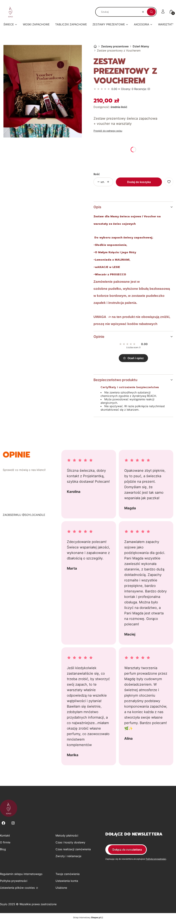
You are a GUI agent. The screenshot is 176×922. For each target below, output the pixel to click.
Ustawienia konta (67, 881)
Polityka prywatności (13, 881)
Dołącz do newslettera (127, 849)
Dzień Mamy (141, 46)
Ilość (97, 174)
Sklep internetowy (87, 917)
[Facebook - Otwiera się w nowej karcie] (3, 823)
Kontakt (5, 835)
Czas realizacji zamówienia (73, 849)
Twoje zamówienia (68, 874)
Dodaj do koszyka (139, 182)
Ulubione (61, 887)
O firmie (5, 842)
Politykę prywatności (156, 859)
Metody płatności (67, 835)
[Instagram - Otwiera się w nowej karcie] (13, 823)
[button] (151, 12)
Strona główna (95, 46)
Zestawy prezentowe (115, 46)
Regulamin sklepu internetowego (21, 874)
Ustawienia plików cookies (18, 887)
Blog (3, 849)
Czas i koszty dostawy (70, 842)
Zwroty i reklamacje (68, 856)
